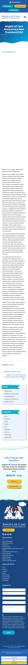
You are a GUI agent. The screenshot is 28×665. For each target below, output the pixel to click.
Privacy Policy (11, 647)
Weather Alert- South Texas (11, 393)
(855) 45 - (14, 475)
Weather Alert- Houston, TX (11, 399)
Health (6, 424)
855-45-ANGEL (16, 2)
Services (7, 432)
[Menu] (25, 17)
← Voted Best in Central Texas (11, 371)
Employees (7, 418)
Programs (11, 365)
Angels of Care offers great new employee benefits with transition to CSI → (15, 377)
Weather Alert (8, 391)
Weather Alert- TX (9, 401)
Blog (6, 416)
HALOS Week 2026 (9, 396)
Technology (8, 434)
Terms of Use (17, 647)
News (6, 426)
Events (6, 421)
